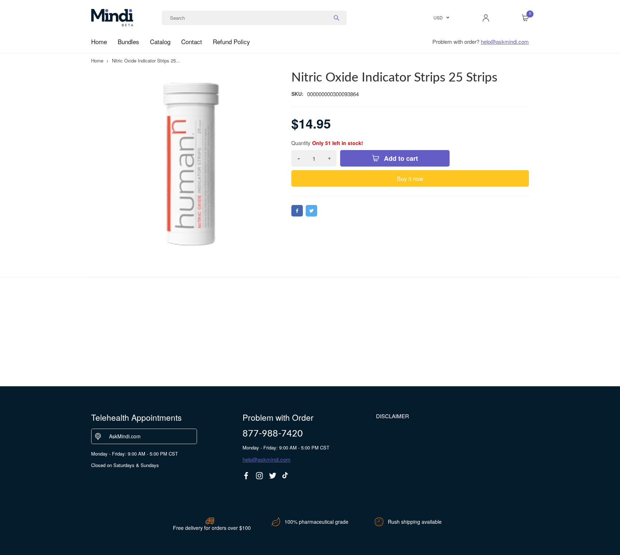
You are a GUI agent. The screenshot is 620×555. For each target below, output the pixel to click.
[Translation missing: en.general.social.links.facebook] (246, 475)
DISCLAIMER (392, 416)
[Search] (337, 18)
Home (99, 41)
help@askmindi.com (505, 41)
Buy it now (410, 178)
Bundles (128, 41)
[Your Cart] (525, 18)
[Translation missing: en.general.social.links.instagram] (259, 475)
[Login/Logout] (485, 18)
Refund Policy (231, 41)
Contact (191, 41)
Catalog (160, 41)
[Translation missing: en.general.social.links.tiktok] (286, 475)
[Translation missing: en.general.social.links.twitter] (272, 475)
